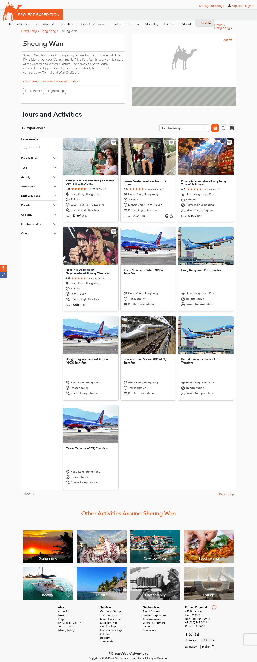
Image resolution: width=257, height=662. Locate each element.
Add (227, 40)
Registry (105, 638)
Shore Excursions (110, 619)
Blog (61, 619)
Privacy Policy (66, 630)
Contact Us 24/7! (195, 626)
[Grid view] (215, 128)
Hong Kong (223, 28)
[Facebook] (187, 634)
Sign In (249, 6)
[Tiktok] (198, 634)
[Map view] (223, 128)
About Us (63, 611)
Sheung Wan (68, 31)
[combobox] (207, 646)
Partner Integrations (154, 615)
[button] (3, 268)
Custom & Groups (111, 611)
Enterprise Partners (154, 623)
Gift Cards (106, 634)
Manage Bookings (111, 630)
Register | (237, 6)
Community (150, 630)
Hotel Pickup (108, 626)
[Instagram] (195, 634)
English (205, 646)
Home (219, 25)
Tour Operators (152, 619)
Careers (147, 626)
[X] (191, 634)
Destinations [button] (17, 24)
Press (61, 615)
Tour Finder (107, 641)
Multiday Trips (108, 623)
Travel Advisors (152, 611)
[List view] (232, 128)
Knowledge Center (69, 623)
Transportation (109, 615)
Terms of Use (66, 626)
